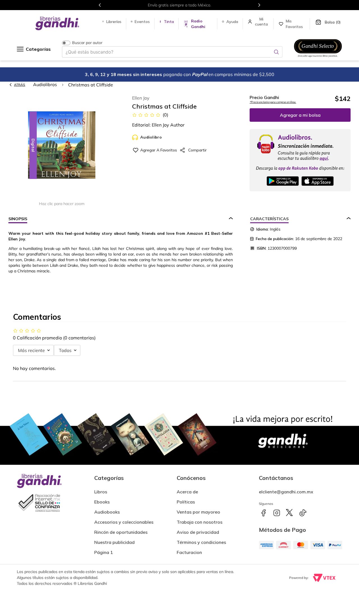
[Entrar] (262, 21)
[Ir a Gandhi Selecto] (318, 58)
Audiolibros (45, 84)
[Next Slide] (259, 5)
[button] (61, 145)
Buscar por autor (87, 42)
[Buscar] (276, 52)
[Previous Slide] (99, 5)
